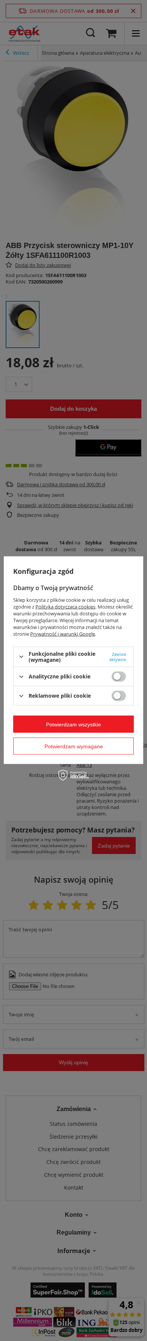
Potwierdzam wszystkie (73, 724)
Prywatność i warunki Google (62, 633)
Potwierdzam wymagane (73, 746)
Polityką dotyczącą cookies (65, 606)
